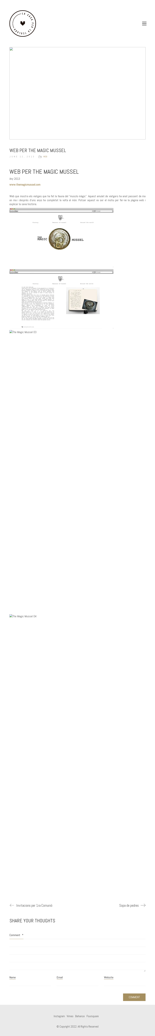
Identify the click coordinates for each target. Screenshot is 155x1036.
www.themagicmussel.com (24, 184)
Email (60, 977)
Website (108, 977)
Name (12, 977)
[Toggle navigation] (144, 23)
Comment (16, 935)
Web (45, 156)
